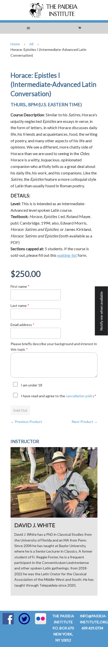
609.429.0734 (92, 628)
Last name (20, 305)
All (31, 44)
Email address (22, 324)
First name (20, 286)
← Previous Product (26, 421)
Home (15, 44)
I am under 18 (31, 385)
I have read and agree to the (58, 396)
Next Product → (84, 421)
